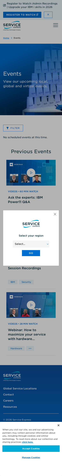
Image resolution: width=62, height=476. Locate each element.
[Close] (58, 425)
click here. (27, 442)
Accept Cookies (31, 448)
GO (31, 253)
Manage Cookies (31, 457)
